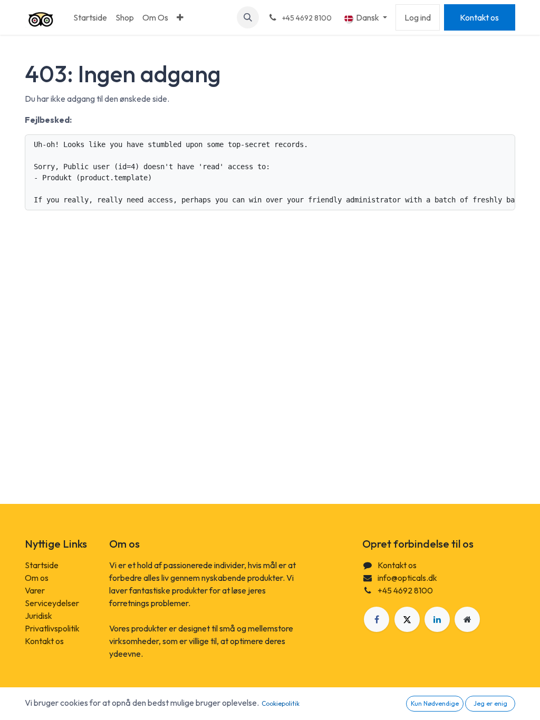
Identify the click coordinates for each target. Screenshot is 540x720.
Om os (37, 577)
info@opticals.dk (407, 577)
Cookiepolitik (281, 703)
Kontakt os (479, 17)
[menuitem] (90, 17)
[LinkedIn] (437, 619)
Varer (35, 590)
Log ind (417, 17)
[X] (407, 619)
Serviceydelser (52, 603)
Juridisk (38, 615)
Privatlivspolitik (52, 628)
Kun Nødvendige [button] (435, 703)
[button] (248, 17)
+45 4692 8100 (405, 590)
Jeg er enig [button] (490, 703)
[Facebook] (376, 619)
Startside (42, 565)
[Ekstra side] (467, 619)
